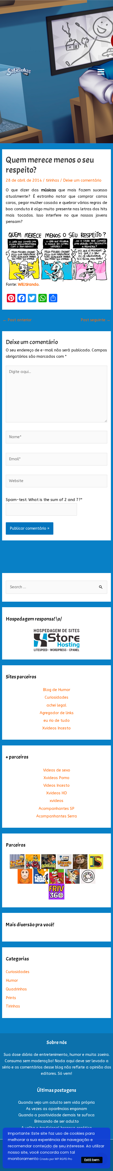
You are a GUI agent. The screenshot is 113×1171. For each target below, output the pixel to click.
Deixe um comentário (82, 180)
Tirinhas (13, 1006)
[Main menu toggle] (101, 72)
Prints (11, 998)
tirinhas (52, 180)
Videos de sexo (56, 770)
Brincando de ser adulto (56, 1121)
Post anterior (17, 320)
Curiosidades (56, 697)
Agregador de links (57, 713)
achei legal (56, 705)
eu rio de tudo (57, 720)
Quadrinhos (16, 989)
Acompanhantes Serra (56, 816)
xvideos (56, 801)
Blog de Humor (56, 690)
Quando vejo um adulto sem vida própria (56, 1102)
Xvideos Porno (56, 778)
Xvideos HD (56, 793)
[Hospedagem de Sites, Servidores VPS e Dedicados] (56, 640)
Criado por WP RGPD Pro (56, 1159)
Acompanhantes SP (56, 808)
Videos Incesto (56, 785)
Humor (12, 980)
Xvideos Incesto (56, 728)
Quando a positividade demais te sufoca (56, 1115)
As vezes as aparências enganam (56, 1109)
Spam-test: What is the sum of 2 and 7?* (44, 500)
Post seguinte (95, 320)
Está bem (91, 1160)
